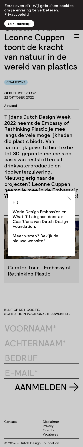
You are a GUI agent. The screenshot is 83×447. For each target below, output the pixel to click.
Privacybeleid (16, 14)
